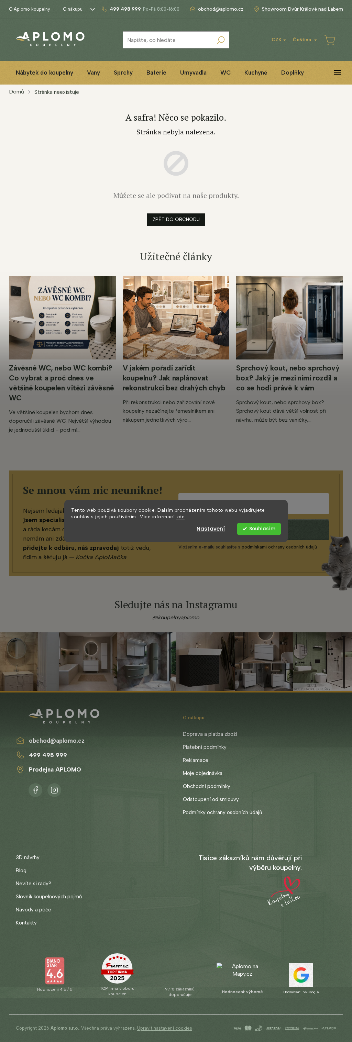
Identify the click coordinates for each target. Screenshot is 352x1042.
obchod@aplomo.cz (57, 740)
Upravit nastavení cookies (164, 1028)
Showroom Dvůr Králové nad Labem (302, 9)
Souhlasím (262, 528)
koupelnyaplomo (54, 789)
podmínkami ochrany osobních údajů (279, 547)
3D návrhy (28, 857)
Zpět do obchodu (176, 219)
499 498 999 (48, 755)
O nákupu (72, 9)
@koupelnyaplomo (176, 617)
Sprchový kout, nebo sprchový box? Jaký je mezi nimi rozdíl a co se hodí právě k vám (287, 378)
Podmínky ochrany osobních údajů (222, 812)
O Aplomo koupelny (29, 9)
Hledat (220, 39)
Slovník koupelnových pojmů (49, 897)
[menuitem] (44, 72)
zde (180, 516)
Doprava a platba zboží (210, 734)
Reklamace (195, 760)
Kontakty (26, 923)
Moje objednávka (202, 773)
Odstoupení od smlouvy (211, 799)
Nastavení (211, 528)
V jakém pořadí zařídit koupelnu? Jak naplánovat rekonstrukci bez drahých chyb (174, 378)
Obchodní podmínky (206, 786)
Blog (21, 870)
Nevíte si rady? (33, 883)
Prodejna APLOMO (55, 769)
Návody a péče (33, 910)
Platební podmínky (205, 747)
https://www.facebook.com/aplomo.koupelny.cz (35, 789)
